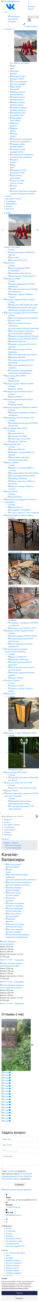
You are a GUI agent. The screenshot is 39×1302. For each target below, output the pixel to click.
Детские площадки (14, 1263)
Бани (8, 1255)
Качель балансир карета (10, 966)
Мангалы (9, 1275)
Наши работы (11, 204)
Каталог (9, 29)
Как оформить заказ (14, 1241)
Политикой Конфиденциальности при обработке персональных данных (17, 1176)
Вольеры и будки (13, 1260)
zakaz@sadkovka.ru (12, 1)
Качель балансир (7, 944)
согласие (10, 1171)
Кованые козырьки (13, 1273)
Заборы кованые (12, 1265)
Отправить (19, 1184)
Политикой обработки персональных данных (15, 1288)
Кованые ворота (12, 1268)
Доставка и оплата (13, 199)
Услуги (8, 196)
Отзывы (9, 206)
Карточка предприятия (15, 1246)
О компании (11, 201)
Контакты (10, 209)
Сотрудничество (12, 1243)
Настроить (19, 1298)
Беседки (9, 1258)
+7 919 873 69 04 (30, 26)
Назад (8, 213)
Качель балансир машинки (11, 988)
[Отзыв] (17, 1045)
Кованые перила (12, 1270)
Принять (20, 1293)
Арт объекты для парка (15, 1253)
